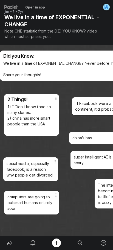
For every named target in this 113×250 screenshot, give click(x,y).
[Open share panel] (9, 242)
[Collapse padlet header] (98, 17)
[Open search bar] (80, 243)
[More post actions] (52, 100)
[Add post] (56, 242)
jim (6, 12)
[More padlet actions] (103, 242)
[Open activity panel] (33, 242)
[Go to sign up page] (106, 7)
